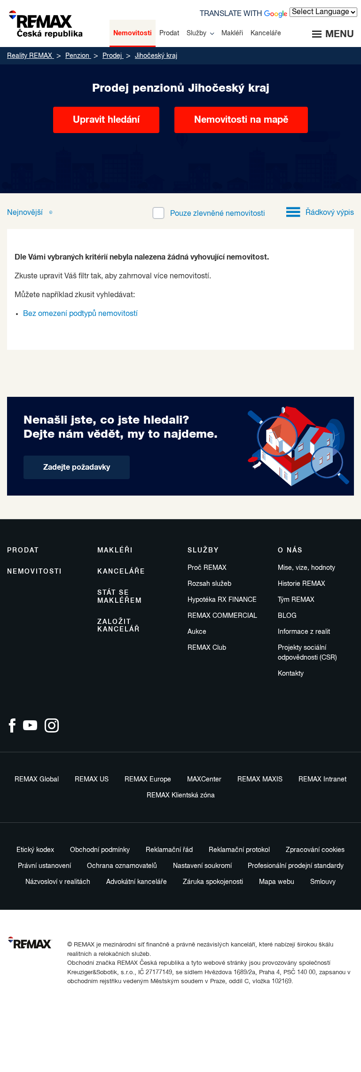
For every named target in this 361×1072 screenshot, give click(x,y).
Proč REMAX (207, 568)
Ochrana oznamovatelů (122, 866)
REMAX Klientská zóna (181, 795)
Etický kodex (35, 850)
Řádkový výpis (330, 213)
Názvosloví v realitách (57, 882)
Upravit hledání (106, 120)
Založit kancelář (118, 626)
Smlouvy (323, 882)
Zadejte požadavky (76, 467)
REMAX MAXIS (260, 779)
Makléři (115, 550)
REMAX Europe (148, 779)
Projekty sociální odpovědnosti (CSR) (307, 653)
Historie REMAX (301, 584)
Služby (203, 550)
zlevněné (217, 214)
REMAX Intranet (322, 779)
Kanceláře (121, 571)
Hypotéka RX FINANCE (222, 600)
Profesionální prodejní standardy (296, 866)
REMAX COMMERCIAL (222, 616)
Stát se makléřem (119, 597)
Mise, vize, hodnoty (306, 568)
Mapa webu (276, 882)
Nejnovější (26, 213)
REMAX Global (37, 779)
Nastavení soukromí (202, 866)
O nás (290, 550)
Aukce (197, 632)
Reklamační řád (169, 850)
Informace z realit (304, 632)
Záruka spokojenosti (213, 882)
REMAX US (92, 779)
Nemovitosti (34, 571)
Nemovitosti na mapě (241, 120)
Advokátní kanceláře (136, 882)
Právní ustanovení (44, 866)
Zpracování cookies (315, 850)
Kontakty (291, 673)
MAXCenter (204, 779)
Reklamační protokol (239, 850)
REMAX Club (207, 648)
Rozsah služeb (209, 584)
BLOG (287, 616)
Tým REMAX (296, 600)
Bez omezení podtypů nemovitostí (80, 314)
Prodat (23, 550)
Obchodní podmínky (100, 850)
